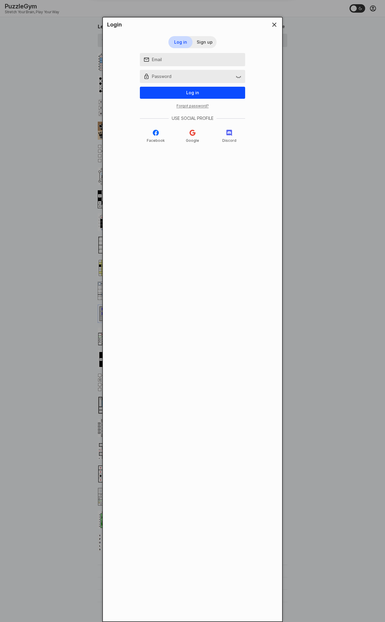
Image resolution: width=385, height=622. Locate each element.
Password (161, 76)
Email (157, 59)
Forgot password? (193, 106)
